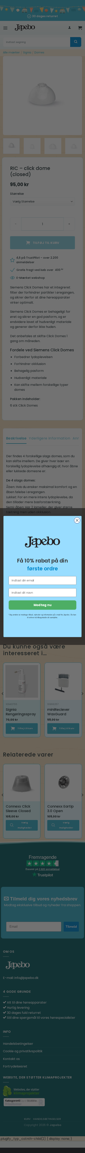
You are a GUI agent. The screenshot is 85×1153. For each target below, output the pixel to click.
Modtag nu (42, 605)
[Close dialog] (77, 520)
